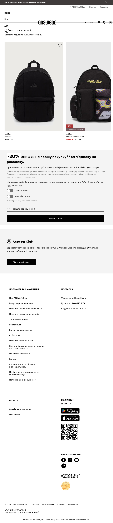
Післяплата (14, 414)
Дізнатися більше (21, 262)
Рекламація (15, 324)
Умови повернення (18, 319)
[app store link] (70, 418)
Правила (35, 504)
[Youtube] (76, 460)
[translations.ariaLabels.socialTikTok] (63, 466)
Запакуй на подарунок (20, 330)
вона (7, 12)
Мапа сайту (73, 504)
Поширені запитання (19, 353)
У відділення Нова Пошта (74, 298)
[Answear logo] (47, 23)
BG (6, 512)
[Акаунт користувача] (99, 22)
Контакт (13, 359)
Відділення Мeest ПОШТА (74, 308)
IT (21, 512)
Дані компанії (48, 504)
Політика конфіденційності (22, 379)
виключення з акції (26, 177)
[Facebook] (63, 460)
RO (25, 512)
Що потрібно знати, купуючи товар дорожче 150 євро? (26, 347)
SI (27, 512)
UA (31, 512)
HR (16, 512)
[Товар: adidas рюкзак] (34, 86)
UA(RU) (36, 512)
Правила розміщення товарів (24, 314)
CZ (11, 512)
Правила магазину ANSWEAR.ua (25, 308)
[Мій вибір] (105, 22)
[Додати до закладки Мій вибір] (60, 45)
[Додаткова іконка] (65, 486)
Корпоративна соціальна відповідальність (22, 365)
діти (6, 25)
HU (19, 512)
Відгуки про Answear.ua (21, 303)
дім (6, 32)
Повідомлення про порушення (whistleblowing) (24, 373)
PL (23, 512)
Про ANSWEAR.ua (18, 298)
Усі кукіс (60, 504)
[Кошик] (110, 22)
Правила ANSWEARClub (21, 340)
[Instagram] (70, 460)
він (6, 19)
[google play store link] (70, 411)
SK (29, 512)
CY (9, 512)
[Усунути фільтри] (106, 2)
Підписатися (55, 218)
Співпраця (14, 335)
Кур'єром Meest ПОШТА (73, 303)
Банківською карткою (20, 409)
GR (14, 512)
